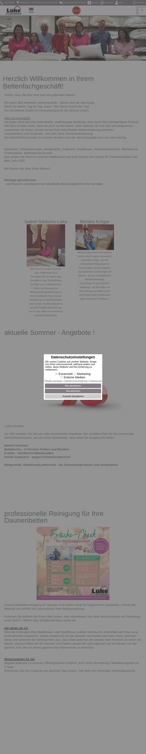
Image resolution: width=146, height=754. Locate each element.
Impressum (96, 381)
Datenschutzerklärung (76, 381)
